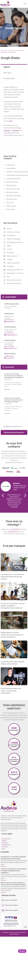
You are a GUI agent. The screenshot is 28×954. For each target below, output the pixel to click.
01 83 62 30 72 (10, 320)
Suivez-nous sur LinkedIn (11, 900)
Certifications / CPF (6, 844)
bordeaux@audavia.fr (11, 335)
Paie (8, 277)
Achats (9, 229)
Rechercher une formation (14, 432)
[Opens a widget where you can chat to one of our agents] (22, 951)
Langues (10, 259)
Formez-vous (5, 842)
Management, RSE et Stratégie (17, 270)
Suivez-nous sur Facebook (11, 905)
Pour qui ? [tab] (7, 73)
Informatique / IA (19, 50)
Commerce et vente (13, 232)
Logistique (10, 266)
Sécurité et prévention (14, 283)
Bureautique (4, 52)
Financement (5, 846)
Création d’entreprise (13, 239)
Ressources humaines (14, 280)
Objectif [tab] (7, 67)
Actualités (4, 840)
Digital (9, 246)
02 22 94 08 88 (10, 346)
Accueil (3, 50)
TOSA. (10, 121)
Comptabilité (11, 235)
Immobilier (10, 253)
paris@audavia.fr (10, 321)
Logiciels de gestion (13, 263)
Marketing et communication (16, 273)
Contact (3, 848)
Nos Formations (10, 50)
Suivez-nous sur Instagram (11, 910)
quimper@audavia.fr (11, 348)
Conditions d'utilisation (14, 934)
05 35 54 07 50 (10, 333)
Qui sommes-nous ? (6, 838)
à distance (15, 130)
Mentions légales (22, 932)
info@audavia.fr (10, 358)
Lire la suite (6, 389)
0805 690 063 (9, 356)
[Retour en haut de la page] (25, 927)
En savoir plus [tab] (9, 78)
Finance (9, 249)
